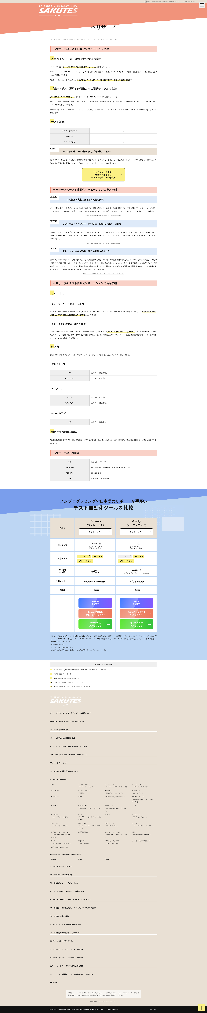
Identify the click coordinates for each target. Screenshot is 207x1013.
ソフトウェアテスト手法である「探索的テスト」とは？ (68, 746)
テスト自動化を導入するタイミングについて (65, 933)
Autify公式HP (136, 602)
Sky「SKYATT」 (56, 790)
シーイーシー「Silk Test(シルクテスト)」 (140, 816)
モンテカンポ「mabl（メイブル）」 (138, 792)
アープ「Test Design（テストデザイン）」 (61, 842)
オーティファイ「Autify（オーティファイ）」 (141, 785)
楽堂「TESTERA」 (83, 832)
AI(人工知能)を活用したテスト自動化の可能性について (68, 754)
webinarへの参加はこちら (95, 624)
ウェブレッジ (55, 796)
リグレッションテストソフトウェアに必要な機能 (66, 966)
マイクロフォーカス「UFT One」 (84, 792)
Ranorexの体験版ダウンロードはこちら (95, 613)
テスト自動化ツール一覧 (62, 674)
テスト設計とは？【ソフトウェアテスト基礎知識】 (67, 957)
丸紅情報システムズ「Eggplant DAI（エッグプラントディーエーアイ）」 (143, 799)
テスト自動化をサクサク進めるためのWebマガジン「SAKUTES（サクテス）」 (172, 1)
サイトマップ (153, 1009)
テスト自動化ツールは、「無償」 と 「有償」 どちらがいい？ (71, 899)
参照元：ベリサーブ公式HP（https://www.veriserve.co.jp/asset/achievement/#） (103, 215)
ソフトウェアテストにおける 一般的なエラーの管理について (70, 713)
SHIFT (80, 796)
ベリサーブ (54, 805)
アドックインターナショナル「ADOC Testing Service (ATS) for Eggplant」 (60, 834)
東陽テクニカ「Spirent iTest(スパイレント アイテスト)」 (115, 808)
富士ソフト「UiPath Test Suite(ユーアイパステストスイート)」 (90, 817)
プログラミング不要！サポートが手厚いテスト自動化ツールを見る (103, 175)
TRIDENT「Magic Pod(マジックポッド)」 (68, 682)
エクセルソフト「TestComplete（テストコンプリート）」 (117, 785)
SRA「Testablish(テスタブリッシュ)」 (116, 796)
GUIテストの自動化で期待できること (62, 941)
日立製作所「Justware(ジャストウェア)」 (59, 816)
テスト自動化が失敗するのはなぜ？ (62, 866)
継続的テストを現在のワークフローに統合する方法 (67, 721)
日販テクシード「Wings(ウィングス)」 (111, 824)
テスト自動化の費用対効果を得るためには (64, 771)
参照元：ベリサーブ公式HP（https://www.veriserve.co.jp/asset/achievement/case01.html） (103, 273)
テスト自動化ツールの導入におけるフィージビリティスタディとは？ (73, 908)
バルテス (107, 814)
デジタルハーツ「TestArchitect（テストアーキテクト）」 (74, 686)
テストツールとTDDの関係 (59, 730)
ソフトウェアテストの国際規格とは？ (62, 738)
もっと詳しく (94, 532)
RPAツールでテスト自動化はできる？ (62, 875)
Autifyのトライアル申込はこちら (136, 613)
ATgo (52, 784)
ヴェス (134, 805)
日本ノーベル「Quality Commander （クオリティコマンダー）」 (90, 825)
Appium (107, 859)
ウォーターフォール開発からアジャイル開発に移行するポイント (71, 974)
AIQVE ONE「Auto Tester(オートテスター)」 (60, 824)
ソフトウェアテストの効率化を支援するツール (65, 924)
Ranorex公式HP (95, 602)
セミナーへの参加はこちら (136, 624)
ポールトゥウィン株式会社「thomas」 (143, 841)
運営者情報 (53, 982)
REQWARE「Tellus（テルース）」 (85, 842)
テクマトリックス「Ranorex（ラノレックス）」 (86, 785)
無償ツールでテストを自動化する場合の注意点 (65, 854)
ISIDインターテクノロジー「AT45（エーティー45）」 (113, 842)
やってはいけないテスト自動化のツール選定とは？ (67, 891)
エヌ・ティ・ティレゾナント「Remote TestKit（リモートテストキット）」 (116, 834)
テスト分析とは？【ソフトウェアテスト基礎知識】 (67, 949)
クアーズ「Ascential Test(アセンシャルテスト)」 (143, 824)
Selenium (53, 859)
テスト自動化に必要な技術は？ (60, 916)
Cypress (80, 859)
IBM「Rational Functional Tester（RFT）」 (69, 678)
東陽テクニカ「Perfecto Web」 (59, 847)
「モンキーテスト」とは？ (59, 763)
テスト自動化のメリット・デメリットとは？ (65, 883)
